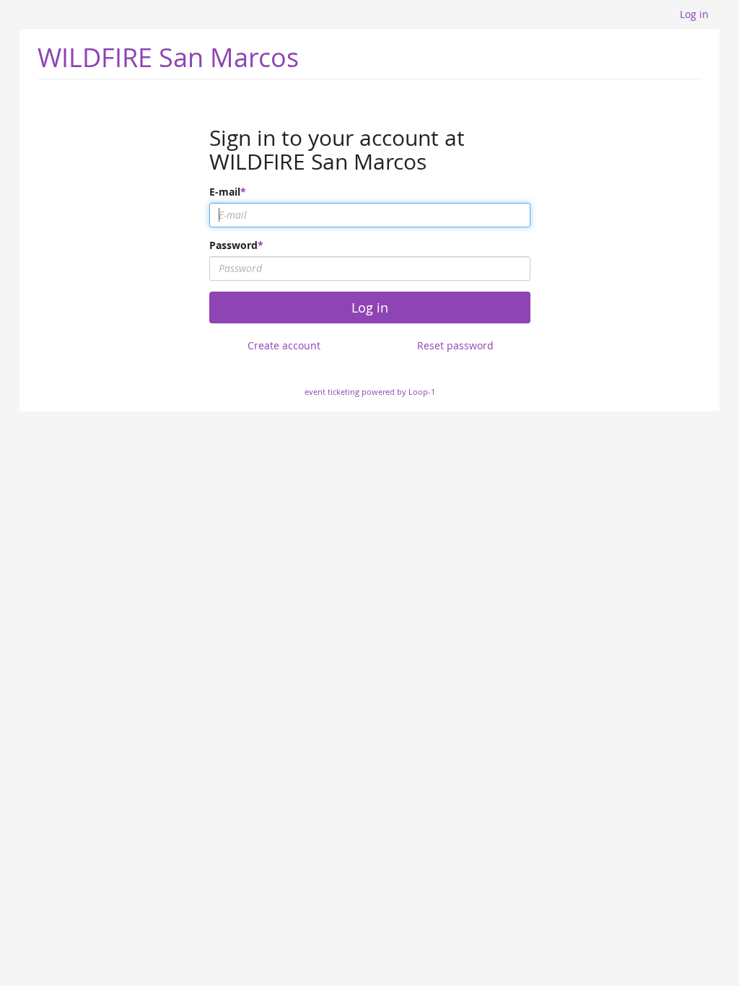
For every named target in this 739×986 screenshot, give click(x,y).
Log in (694, 14)
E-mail (224, 191)
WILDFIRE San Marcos (168, 57)
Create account (284, 345)
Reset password (455, 345)
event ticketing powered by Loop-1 (370, 391)
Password (233, 245)
